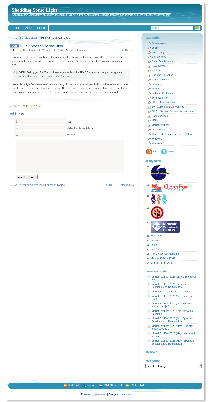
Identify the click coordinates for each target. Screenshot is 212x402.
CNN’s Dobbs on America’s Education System (39, 185)
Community (158, 52)
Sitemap (91, 385)
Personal (157, 84)
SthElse (127, 394)
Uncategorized (28, 38)
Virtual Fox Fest (160, 125)
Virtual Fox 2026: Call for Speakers (171, 291)
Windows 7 (158, 138)
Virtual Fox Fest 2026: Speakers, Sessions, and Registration (170, 286)
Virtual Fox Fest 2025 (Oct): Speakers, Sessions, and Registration (173, 320)
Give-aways (158, 65)
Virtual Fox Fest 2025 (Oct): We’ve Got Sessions (173, 312)
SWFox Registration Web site (168, 106)
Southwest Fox (160, 97)
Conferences (159, 56)
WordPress (101, 394)
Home (16, 27)
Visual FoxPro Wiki (161, 262)
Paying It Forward (161, 79)
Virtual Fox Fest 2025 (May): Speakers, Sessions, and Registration (173, 342)
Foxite (154, 244)
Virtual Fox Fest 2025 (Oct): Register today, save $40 (172, 305)
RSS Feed (73, 385)
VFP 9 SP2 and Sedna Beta (41, 46)
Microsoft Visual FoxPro (164, 258)
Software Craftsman (163, 93)
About (28, 27)
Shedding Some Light (34, 10)
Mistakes (156, 70)
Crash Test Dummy (162, 61)
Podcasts (157, 88)
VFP (16, 106)
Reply (128, 50)
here (30, 61)
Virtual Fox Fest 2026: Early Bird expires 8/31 (174, 278)
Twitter (171, 151)
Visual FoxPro (159, 129)
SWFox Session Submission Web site (173, 111)
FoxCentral (157, 235)
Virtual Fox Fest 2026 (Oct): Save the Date (172, 298)
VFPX (155, 120)
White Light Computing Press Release (173, 134)
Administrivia (159, 43)
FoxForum (156, 240)
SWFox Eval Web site (164, 102)
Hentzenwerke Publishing (165, 253)
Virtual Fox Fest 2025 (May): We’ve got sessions (173, 335)
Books (155, 47)
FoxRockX (156, 249)
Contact (41, 27)
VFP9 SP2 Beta (32, 106)
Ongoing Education (162, 75)
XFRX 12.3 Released (118, 185)
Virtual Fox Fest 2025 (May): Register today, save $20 (172, 327)
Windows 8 (158, 143)
